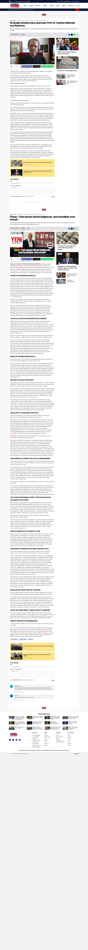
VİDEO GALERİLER (19, 1)
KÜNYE (58, 1)
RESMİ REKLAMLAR (67, 1)
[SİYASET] (67, 62)
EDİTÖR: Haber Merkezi (26, 261)
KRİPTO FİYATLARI (36, 745)
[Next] (78, 10)
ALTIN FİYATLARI (36, 743)
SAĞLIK (69, 745)
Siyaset (19, 214)
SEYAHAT (46, 745)
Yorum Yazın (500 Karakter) (15, 185)
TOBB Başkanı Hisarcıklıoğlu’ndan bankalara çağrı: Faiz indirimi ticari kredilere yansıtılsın (67, 268)
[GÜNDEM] (67, 44)
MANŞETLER (35, 738)
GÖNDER (52, 196)
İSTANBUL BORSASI (36, 740)
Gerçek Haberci (13, 20)
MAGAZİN (46, 735)
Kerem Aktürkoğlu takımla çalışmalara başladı (71, 76)
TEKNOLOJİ (46, 740)
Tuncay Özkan (19, 267)
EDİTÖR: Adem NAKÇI (25, 69)
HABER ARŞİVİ (58, 740)
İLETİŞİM (61, 1)
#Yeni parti (30, 639)
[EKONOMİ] (67, 238)
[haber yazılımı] (76, 753)
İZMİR (69, 735)
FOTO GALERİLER (26, 1)
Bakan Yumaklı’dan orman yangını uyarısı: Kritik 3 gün (72, 82)
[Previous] (76, 10)
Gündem (19, 20)
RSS (11, 753)
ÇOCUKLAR (46, 743)
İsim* (11, 181)
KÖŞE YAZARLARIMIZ (36, 735)
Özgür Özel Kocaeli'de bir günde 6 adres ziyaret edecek (72, 275)
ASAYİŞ (69, 740)
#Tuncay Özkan (14, 639)
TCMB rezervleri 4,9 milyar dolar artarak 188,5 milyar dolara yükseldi (67, 247)
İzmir (28, 228)
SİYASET (69, 738)
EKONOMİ (69, 743)
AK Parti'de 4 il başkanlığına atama (17, 9)
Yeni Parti (36, 265)
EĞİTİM (45, 738)
